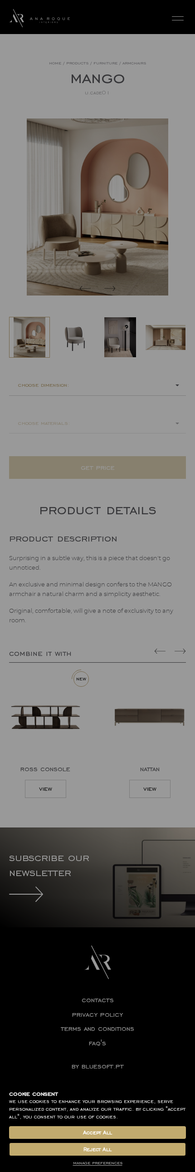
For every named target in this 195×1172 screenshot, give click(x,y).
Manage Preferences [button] (97, 1163)
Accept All (97, 1132)
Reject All (97, 1149)
